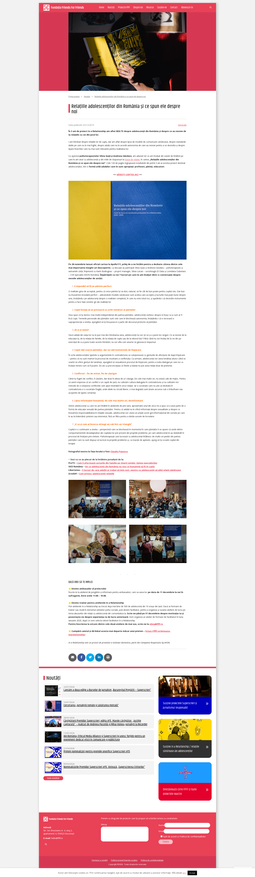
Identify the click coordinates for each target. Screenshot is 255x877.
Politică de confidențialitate (152, 860)
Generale (182, 125)
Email (161, 831)
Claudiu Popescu (119, 451)
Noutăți (111, 7)
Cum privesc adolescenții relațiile (96, 473)
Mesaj (104, 824)
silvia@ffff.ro (156, 624)
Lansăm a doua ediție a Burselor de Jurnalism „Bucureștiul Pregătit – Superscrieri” (107, 690)
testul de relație (132, 159)
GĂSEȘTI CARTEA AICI (128, 174)
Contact (174, 7)
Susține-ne (162, 7)
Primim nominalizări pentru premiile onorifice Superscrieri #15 (97, 751)
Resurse (150, 7)
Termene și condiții (100, 860)
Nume (161, 825)
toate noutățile (53, 778)
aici (184, 872)
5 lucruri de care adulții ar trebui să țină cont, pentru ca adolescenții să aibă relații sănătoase (131, 470)
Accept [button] (192, 873)
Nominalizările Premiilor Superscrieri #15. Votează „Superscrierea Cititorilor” (104, 767)
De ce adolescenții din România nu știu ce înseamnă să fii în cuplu (120, 466)
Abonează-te (187, 7)
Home (101, 7)
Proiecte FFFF (124, 7)
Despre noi (138, 7)
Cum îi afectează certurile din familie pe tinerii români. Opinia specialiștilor (117, 463)
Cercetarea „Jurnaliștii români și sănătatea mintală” (91, 705)
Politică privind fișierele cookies (124, 860)
